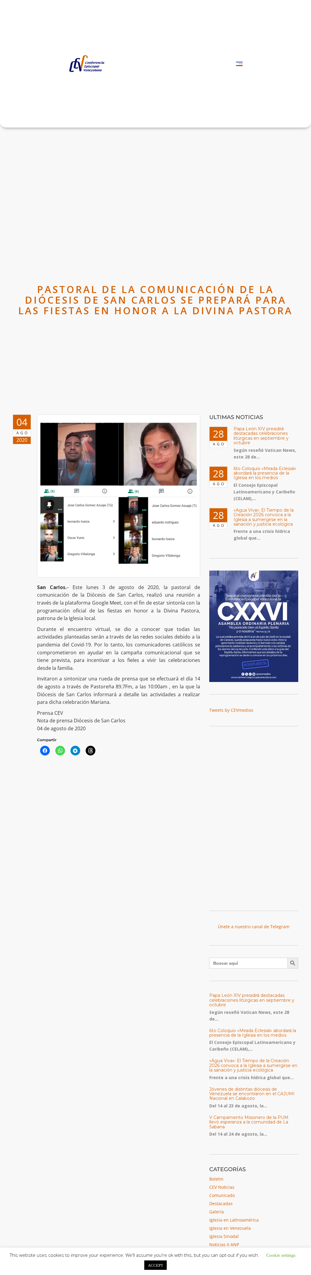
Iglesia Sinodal (224, 1236)
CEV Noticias (221, 1187)
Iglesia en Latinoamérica (234, 1220)
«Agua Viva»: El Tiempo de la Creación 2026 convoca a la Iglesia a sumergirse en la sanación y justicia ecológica (264, 517)
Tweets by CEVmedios (231, 710)
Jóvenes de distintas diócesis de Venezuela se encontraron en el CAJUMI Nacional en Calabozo (252, 1093)
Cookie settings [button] (281, 1255)
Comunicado (222, 1195)
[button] (239, 64)
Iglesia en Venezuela (230, 1228)
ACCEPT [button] (155, 1265)
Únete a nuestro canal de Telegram (253, 926)
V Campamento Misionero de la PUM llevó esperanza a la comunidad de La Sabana (249, 1122)
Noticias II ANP (224, 1244)
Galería (216, 1212)
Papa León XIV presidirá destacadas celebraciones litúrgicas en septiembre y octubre (261, 435)
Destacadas (221, 1203)
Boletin (216, 1179)
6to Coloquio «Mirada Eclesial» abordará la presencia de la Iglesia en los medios (265, 473)
